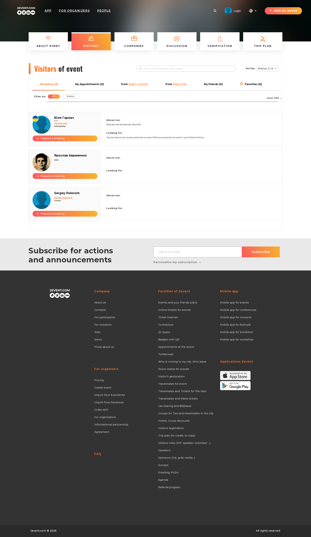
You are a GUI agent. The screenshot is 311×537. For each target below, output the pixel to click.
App (48, 10)
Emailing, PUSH (168, 472)
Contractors (165, 324)
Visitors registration (171, 428)
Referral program (169, 487)
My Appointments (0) (89, 84)
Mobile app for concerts (235, 317)
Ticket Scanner (168, 317)
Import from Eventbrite (109, 395)
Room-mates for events (173, 369)
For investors (103, 324)
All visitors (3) (49, 84)
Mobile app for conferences (238, 310)
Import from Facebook (109, 402)
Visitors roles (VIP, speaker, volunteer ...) (184, 443)
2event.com (38, 530)
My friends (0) (213, 84)
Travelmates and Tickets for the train (182, 391)
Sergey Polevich (67, 193)
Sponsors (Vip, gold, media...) (176, 457)
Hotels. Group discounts (174, 420)
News (98, 339)
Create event (102, 387)
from (134, 84)
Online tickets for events (174, 310)
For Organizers (74, 10)
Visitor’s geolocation (171, 376)
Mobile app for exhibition (236, 332)
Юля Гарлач (64, 117)
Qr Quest (164, 332)
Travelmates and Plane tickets (178, 398)
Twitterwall (165, 354)
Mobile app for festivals (235, 324)
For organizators (105, 417)
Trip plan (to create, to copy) (176, 435)
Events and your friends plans (177, 302)
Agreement (101, 432)
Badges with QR (168, 339)
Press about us (104, 347)
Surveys (163, 465)
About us (100, 302)
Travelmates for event (172, 383)
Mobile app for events (234, 302)
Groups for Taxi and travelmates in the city (185, 413)
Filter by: (40, 96)
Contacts (100, 310)
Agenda (163, 479)
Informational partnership (111, 424)
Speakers (164, 450)
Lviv (56, 120)
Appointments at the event (176, 347)
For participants (104, 317)
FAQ (97, 454)
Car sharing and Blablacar (174, 406)
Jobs (97, 332)
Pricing (99, 380)
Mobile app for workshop (236, 339)
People (104, 10)
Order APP (101, 409)
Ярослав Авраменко (70, 155)
